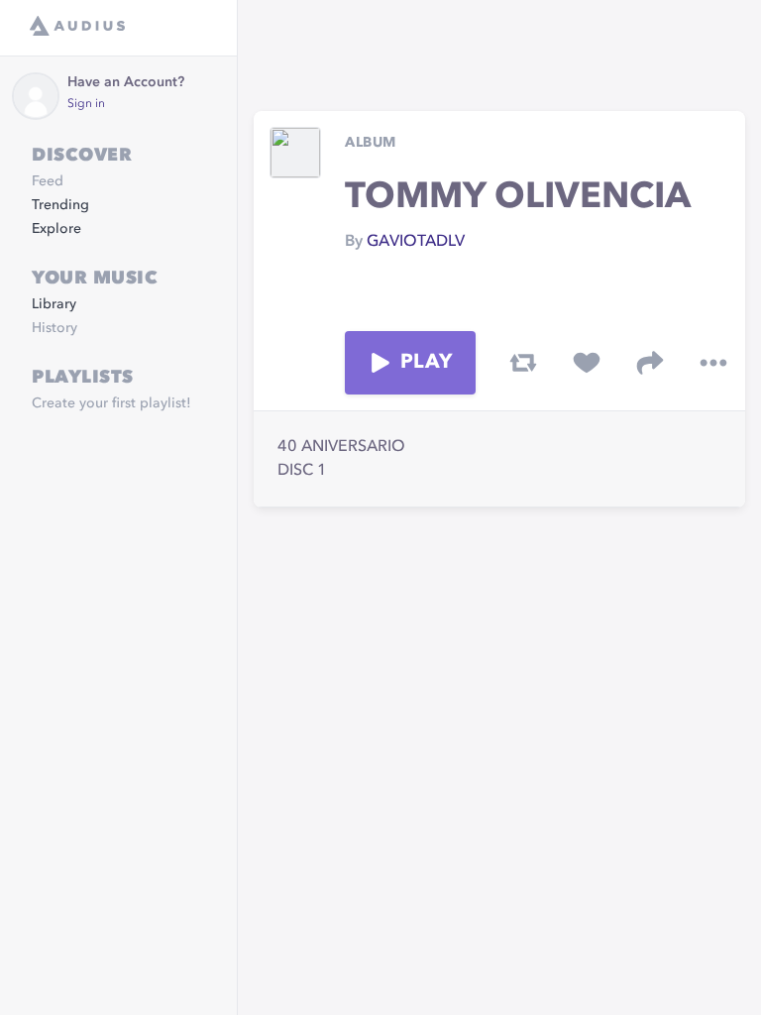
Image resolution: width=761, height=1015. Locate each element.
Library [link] (54, 304)
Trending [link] (60, 205)
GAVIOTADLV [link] (416, 242)
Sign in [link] (86, 104)
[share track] (650, 363)
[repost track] (523, 363)
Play (426, 363)
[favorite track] (586, 363)
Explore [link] (56, 229)
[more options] (713, 363)
